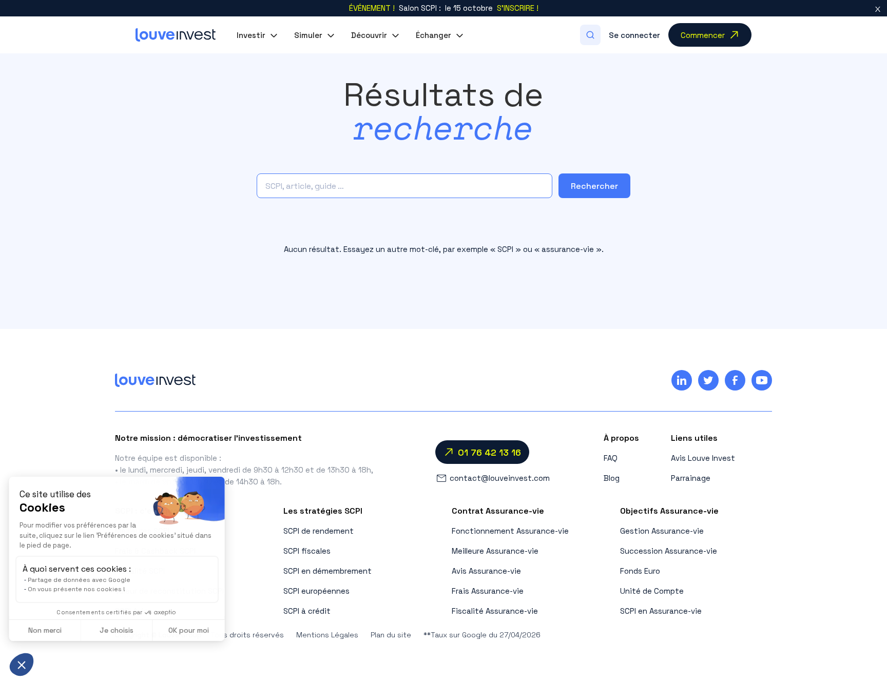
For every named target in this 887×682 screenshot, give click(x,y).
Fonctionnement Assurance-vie (510, 531)
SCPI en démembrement (327, 571)
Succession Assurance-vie (668, 551)
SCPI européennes (316, 591)
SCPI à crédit (307, 611)
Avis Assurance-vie (486, 571)
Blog (612, 478)
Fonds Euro (640, 571)
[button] (257, 35)
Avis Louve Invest (703, 458)
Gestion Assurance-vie (662, 531)
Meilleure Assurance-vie (495, 551)
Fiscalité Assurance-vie (495, 611)
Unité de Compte (652, 591)
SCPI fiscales (307, 551)
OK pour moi (190, 630)
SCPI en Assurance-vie (661, 611)
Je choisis (118, 630)
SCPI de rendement (318, 531)
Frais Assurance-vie (488, 591)
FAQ (611, 458)
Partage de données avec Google (80, 580)
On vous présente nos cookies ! (77, 589)
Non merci (46, 630)
